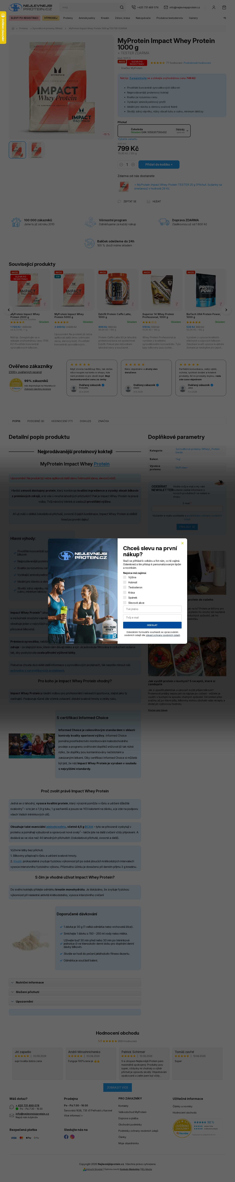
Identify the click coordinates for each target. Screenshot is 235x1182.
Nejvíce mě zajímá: (134, 572)
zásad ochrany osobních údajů (163, 635)
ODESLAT (152, 625)
